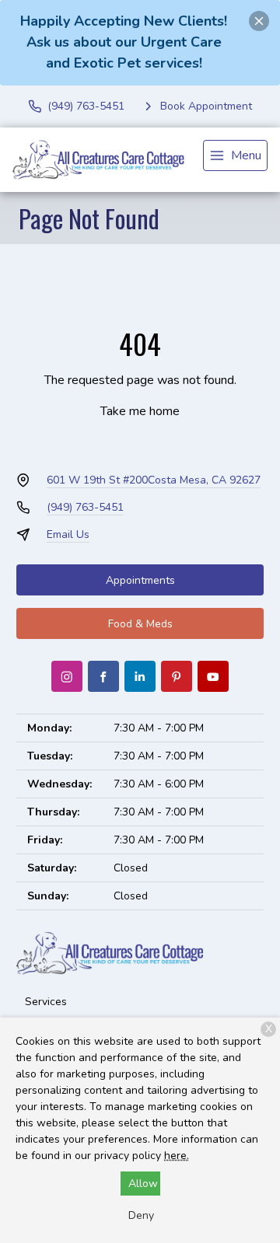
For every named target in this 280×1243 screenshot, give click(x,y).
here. (176, 1155)
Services (46, 1001)
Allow (143, 1183)
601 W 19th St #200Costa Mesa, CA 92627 (154, 480)
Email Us (68, 534)
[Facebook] (103, 676)
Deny (141, 1215)
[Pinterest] (176, 676)
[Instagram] (66, 676)
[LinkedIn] (140, 676)
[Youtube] (213, 676)
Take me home (140, 411)
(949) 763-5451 (85, 507)
